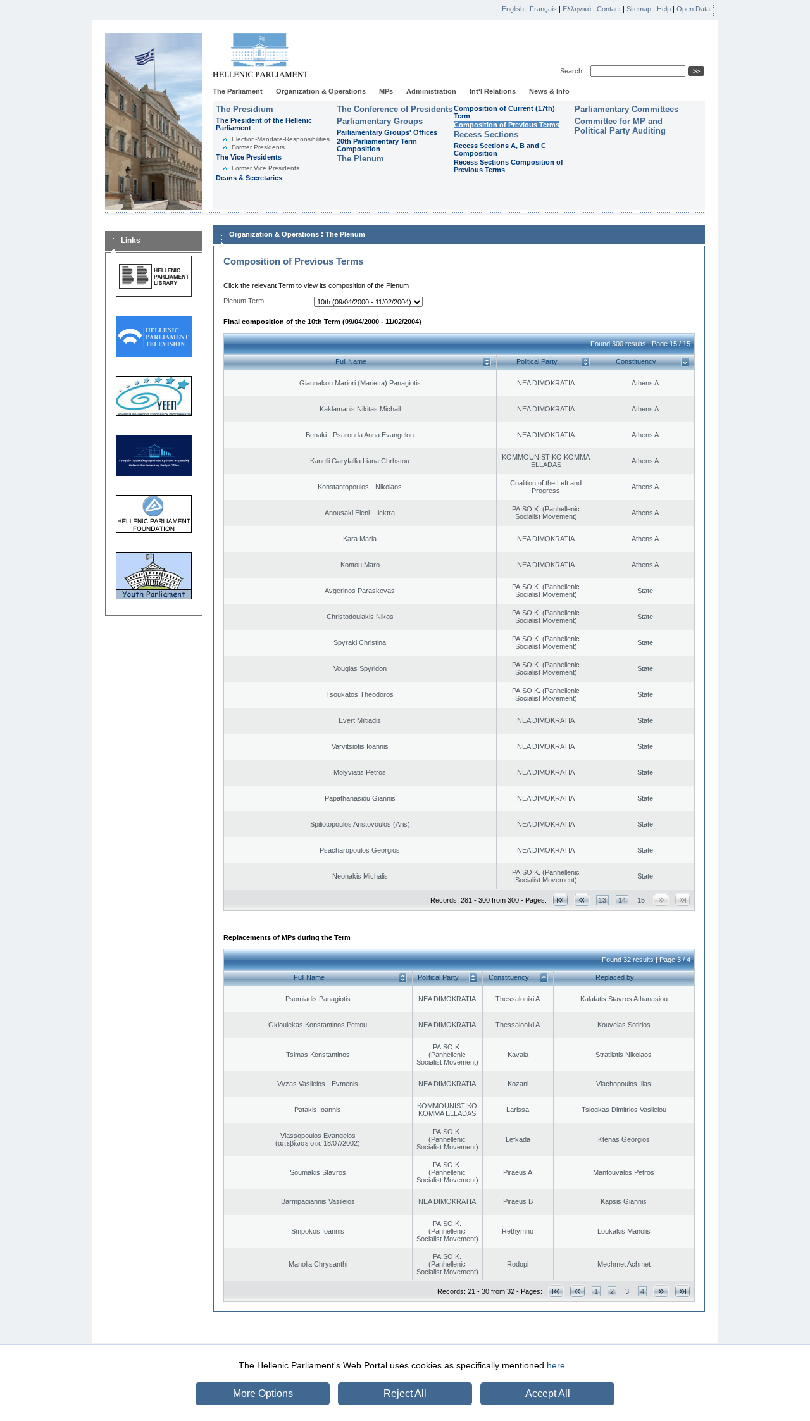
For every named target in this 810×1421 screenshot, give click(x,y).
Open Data (693, 9)
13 (602, 900)
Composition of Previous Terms (506, 124)
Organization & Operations (321, 91)
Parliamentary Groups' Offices (387, 132)
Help (664, 9)
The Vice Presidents (249, 157)
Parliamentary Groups (380, 121)
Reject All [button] (405, 1393)
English (513, 9)
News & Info (549, 91)
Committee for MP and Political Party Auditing (620, 125)
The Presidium (244, 109)
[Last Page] (682, 1291)
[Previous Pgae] (582, 899)
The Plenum (360, 158)
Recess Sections (486, 134)
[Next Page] (661, 1291)
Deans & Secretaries (249, 178)
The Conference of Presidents (394, 109)
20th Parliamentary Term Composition (377, 145)
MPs (386, 91)
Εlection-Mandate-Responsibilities (281, 138)
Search (573, 71)
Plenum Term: (244, 300)
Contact (609, 9)
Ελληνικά (577, 9)
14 (622, 900)
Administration (431, 91)
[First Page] (560, 899)
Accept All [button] (547, 1393)
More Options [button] (263, 1393)
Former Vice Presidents (265, 168)
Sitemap (638, 9)
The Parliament (238, 91)
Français (543, 9)
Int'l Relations (493, 91)
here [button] (556, 1365)
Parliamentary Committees (626, 109)
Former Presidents (258, 147)
